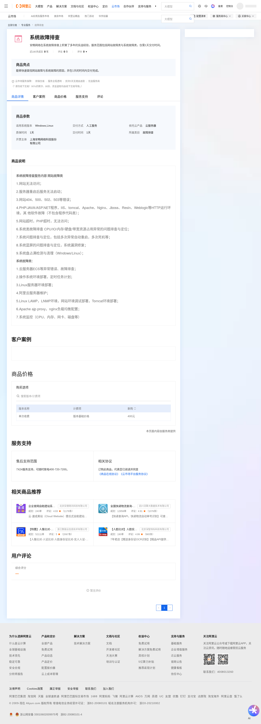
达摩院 (202, 696)
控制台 (229, 6)
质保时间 (21, 132)
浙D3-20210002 (149, 703)
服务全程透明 (55, 81)
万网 (147, 696)
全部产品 (47, 643)
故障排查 (39, 25)
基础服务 (176, 643)
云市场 (116, 6)
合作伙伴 (128, 6)
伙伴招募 (103, 16)
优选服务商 (94, 81)
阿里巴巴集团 (17, 696)
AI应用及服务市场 (40, 16)
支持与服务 (144, 6)
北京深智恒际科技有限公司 (155, 529)
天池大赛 (111, 655)
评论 (100, 96)
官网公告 (176, 661)
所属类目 (134, 132)
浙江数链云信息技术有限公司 (72, 529)
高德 (154, 696)
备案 (220, 6)
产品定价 (47, 661)
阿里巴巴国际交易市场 (75, 696)
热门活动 (89, 16)
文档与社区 (77, 6)
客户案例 (39, 96)
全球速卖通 (52, 696)
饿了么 (238, 696)
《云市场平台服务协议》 (134, 473)
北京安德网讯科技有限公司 (73, 506)
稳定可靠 (14, 661)
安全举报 (73, 688)
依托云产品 (135, 125)
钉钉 (183, 696)
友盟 (168, 696)
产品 (49, 6)
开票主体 (21, 139)
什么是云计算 (17, 643)
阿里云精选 (74, 16)
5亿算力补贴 (146, 661)
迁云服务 (176, 655)
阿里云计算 (127, 696)
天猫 (41, 696)
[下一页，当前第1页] (170, 608)
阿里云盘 (226, 696)
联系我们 (90, 688)
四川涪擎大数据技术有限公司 (154, 506)
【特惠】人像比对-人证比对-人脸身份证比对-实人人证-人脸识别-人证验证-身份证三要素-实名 (41, 529)
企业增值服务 (179, 649)
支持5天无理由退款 (75, 81)
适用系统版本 (24, 125)
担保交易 (40, 81)
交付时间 (78, 132)
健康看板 (176, 667)
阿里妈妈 (104, 696)
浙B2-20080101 (97, 703)
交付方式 (78, 125)
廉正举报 (55, 688)
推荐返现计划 (147, 667)
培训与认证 (113, 661)
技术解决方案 (82, 643)
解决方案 (61, 6)
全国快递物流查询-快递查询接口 (123, 506)
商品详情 (17, 96)
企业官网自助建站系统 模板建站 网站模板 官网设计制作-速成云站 (42, 506)
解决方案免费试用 (150, 649)
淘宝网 (32, 696)
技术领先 (14, 655)
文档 (109, 643)
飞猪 (115, 696)
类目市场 (58, 16)
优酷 (175, 696)
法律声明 (14, 688)
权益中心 (93, 6)
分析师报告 (16, 673)
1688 (94, 696)
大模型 (39, 6)
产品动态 (47, 655)
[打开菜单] (6, 6)
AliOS (139, 696)
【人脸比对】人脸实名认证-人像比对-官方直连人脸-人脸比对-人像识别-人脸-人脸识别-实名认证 (124, 529)
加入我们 (108, 688)
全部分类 (12, 25)
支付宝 (192, 696)
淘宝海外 (213, 696)
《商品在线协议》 (109, 473)
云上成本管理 (49, 673)
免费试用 (47, 649)
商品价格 (60, 96)
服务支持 (82, 96)
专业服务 (25, 25)
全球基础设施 (17, 649)
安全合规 (14, 667)
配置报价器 (48, 667)
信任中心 (176, 673)
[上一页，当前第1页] (158, 608)
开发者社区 (113, 649)
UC (161, 696)
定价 (105, 6)
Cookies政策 (35, 688)
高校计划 (144, 655)
